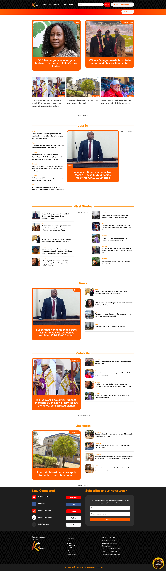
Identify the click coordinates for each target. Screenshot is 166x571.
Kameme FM (71, 545)
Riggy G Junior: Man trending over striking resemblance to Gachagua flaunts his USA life (117, 250)
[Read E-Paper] (158, 563)
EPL (33, 185)
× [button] (163, 558)
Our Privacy (35, 539)
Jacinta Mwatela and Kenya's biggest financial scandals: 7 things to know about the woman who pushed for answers (47, 157)
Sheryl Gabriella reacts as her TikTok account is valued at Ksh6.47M (115, 240)
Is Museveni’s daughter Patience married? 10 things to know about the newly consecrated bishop (47, 103)
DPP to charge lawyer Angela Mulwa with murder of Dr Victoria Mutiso (56, 63)
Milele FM (70, 541)
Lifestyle (64, 4)
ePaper (107, 4)
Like (73, 504)
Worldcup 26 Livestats (123, 4)
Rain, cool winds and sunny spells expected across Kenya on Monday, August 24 (113, 315)
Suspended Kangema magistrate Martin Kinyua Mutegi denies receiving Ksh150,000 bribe (92, 175)
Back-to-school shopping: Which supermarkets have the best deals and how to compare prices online (114, 458)
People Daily (71, 539)
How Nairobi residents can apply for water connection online (56, 473)
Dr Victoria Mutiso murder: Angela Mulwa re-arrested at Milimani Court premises (56, 240)
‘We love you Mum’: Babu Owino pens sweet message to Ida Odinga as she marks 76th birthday (47, 168)
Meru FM (70, 548)
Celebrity (61, 96)
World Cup (104, 258)
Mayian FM (70, 550)
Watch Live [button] (128, 12)
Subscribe (109, 520)
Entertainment (54, 4)
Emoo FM (70, 552)
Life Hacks (96, 96)
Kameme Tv (70, 543)
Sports (71, 4)
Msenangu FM (71, 555)
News (45, 4)
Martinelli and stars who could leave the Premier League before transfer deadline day (116, 227)
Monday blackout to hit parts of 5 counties (110, 326)
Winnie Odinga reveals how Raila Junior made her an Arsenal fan (110, 61)
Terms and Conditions (38, 537)
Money (34, 131)
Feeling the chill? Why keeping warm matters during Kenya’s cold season (115, 216)
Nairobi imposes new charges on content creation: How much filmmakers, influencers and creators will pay (47, 136)
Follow (73, 511)
